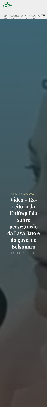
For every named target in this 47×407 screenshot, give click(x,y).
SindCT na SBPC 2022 (22, 193)
